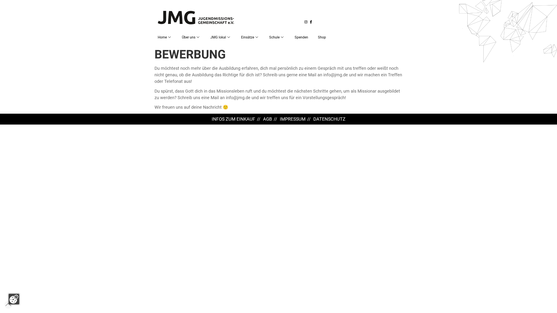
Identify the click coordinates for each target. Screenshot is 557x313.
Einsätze (247, 37)
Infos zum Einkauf (233, 119)
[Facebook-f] (311, 22)
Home (162, 37)
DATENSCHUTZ (329, 119)
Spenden (301, 37)
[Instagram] (306, 22)
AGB (267, 119)
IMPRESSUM (292, 119)
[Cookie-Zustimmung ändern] (14, 299)
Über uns (188, 37)
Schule (274, 37)
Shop (322, 37)
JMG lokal (218, 37)
